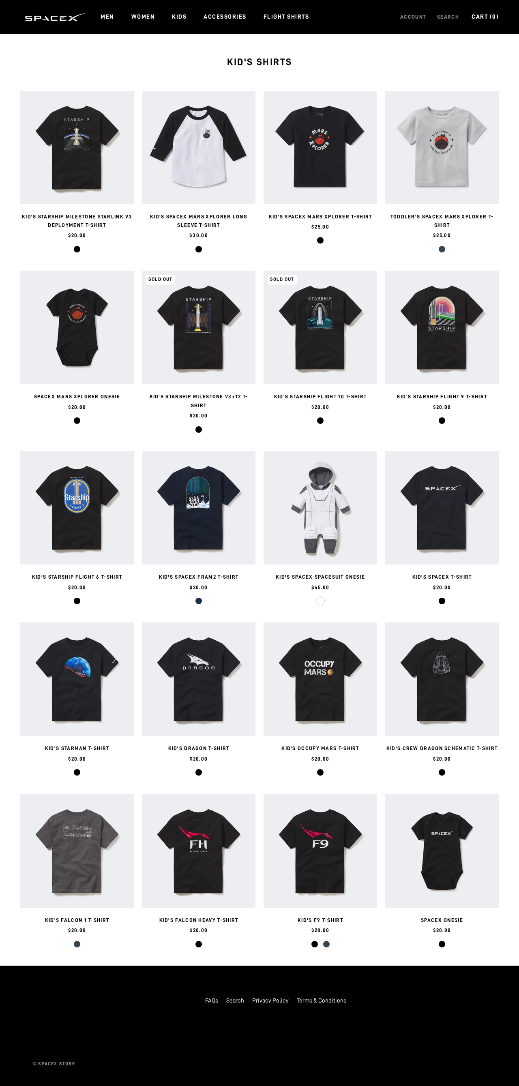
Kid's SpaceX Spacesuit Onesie (320, 576)
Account (413, 16)
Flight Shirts (286, 17)
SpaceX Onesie (442, 920)
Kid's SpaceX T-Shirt (442, 576)
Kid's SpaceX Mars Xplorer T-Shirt (320, 216)
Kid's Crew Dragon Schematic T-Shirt (442, 748)
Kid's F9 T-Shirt (320, 920)
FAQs (211, 1001)
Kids (179, 17)
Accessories (225, 17)
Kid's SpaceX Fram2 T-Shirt (199, 576)
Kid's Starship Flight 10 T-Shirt (320, 396)
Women (143, 17)
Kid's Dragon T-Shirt (198, 748)
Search (448, 16)
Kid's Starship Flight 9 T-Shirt (442, 396)
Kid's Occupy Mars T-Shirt (320, 748)
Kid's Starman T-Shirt (77, 748)
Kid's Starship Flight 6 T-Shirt (77, 576)
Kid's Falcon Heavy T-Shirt (198, 920)
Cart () (485, 17)
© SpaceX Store (53, 1063)
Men (107, 17)
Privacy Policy (270, 1001)
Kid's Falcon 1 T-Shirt (77, 920)
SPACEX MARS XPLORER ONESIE (77, 396)
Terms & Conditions (321, 1001)
